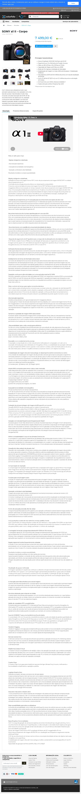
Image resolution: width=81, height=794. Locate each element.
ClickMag (66, 765)
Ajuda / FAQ (32, 760)
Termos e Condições (51, 758)
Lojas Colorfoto (68, 760)
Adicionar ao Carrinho (45, 46)
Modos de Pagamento (35, 763)
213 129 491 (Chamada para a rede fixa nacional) (67, 8)
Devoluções (32, 767)
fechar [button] (73, 3)
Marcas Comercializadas (70, 767)
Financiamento (50, 763)
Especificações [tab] (38, 111)
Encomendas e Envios (34, 765)
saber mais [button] (11, 4)
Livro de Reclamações (52, 765)
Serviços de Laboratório (70, 21)
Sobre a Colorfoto (68, 758)
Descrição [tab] (6, 111)
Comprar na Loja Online (35, 762)
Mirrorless (16, 25)
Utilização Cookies (51, 762)
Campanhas (25, 21)
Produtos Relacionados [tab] (21, 111)
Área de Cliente (33, 758)
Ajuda (64, 10)
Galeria (65, 763)
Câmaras (9, 25)
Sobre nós (76, 10)
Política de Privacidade (52, 760)
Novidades (15, 21)
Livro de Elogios (50, 767)
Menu (7, 21)
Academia (66, 762)
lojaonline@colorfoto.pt (11, 782)
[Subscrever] (24, 763)
